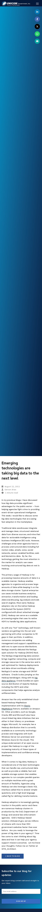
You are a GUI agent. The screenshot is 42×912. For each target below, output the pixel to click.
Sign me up (21, 901)
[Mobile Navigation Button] (37, 4)
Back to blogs (13, 856)
